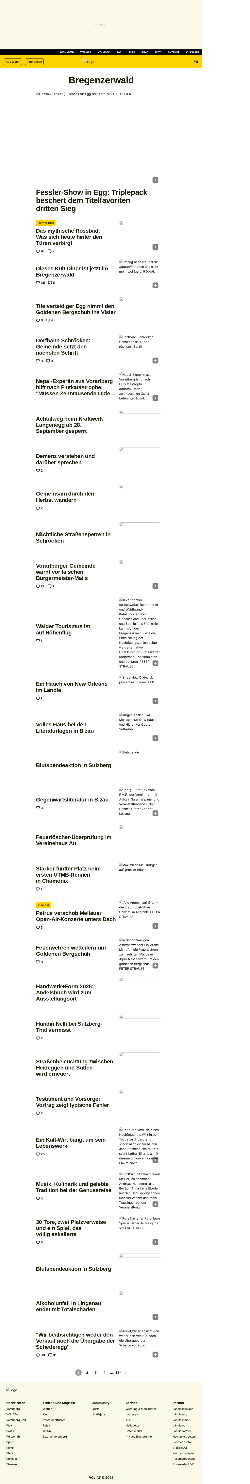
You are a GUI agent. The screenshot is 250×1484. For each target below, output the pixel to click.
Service (131, 1403)
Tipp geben (34, 61)
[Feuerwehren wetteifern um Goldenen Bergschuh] (140, 954)
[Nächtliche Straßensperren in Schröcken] (140, 538)
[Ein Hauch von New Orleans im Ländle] (140, 690)
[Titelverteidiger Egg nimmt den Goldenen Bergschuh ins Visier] (140, 312)
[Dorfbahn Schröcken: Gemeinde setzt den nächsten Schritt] (140, 350)
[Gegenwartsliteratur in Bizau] (140, 803)
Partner (178, 1403)
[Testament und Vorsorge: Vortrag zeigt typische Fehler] (140, 1105)
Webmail (86, 52)
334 (118, 1372)
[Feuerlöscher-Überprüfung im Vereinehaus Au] (140, 840)
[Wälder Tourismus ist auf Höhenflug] (140, 633)
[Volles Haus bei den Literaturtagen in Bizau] (140, 728)
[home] (101, 61)
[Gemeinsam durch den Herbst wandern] (140, 500)
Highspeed (67, 52)
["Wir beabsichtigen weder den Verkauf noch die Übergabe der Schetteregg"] (140, 1344)
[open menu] (196, 61)
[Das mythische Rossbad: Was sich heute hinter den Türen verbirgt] (140, 236)
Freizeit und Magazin (59, 1403)
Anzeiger (174, 52)
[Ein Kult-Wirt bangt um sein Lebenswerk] (140, 1146)
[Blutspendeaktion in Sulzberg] (140, 765)
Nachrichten (15, 1403)
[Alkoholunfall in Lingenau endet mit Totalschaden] (140, 1306)
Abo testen (13, 61)
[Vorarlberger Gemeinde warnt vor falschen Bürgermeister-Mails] (140, 575)
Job (119, 52)
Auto (158, 52)
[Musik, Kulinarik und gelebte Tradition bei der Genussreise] (140, 1191)
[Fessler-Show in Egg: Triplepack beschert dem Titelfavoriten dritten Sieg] (98, 138)
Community (100, 1403)
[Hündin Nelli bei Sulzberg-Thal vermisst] (140, 1030)
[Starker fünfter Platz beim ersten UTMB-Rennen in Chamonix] (140, 878)
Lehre (131, 52)
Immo (145, 52)
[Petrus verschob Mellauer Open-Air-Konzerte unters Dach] (140, 915)
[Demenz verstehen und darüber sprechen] (140, 463)
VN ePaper (192, 52)
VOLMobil (104, 52)
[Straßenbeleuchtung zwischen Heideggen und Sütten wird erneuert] (140, 1068)
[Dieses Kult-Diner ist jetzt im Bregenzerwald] (140, 275)
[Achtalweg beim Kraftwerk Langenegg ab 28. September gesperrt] (140, 425)
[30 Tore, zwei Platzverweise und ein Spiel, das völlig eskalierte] (140, 1231)
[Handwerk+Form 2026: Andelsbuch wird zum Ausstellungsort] (140, 992)
